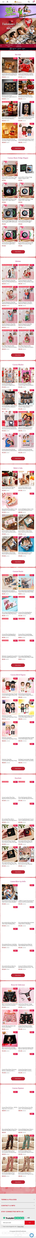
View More (18, 148)
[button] (1, 46)
